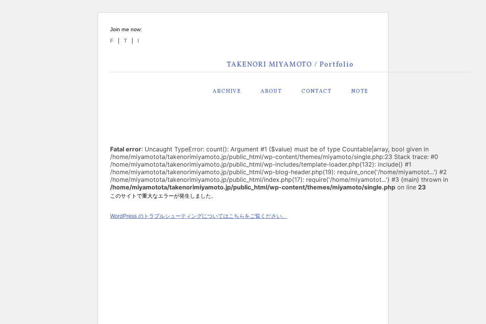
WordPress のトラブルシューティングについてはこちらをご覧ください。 (198, 216)
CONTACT (316, 91)
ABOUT (271, 91)
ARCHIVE (227, 91)
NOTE (359, 91)
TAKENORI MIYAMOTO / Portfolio (290, 65)
